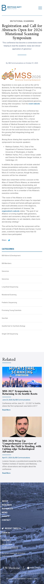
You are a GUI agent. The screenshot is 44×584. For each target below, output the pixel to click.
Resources (7, 509)
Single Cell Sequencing (10, 334)
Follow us (6, 532)
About (5, 501)
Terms (35, 578)
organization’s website (11, 211)
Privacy (29, 578)
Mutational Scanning (9, 295)
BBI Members (6, 263)
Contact (6, 520)
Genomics (5, 271)
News (4, 512)
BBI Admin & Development (11, 255)
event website (34, 104)
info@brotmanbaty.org (10, 547)
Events (5, 516)
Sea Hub (5, 318)
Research (7, 505)
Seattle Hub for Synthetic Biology (13, 326)
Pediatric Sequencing (9, 302)
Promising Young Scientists (11, 310)
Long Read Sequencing (10, 287)
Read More (6, 410)
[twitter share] (8, 240)
